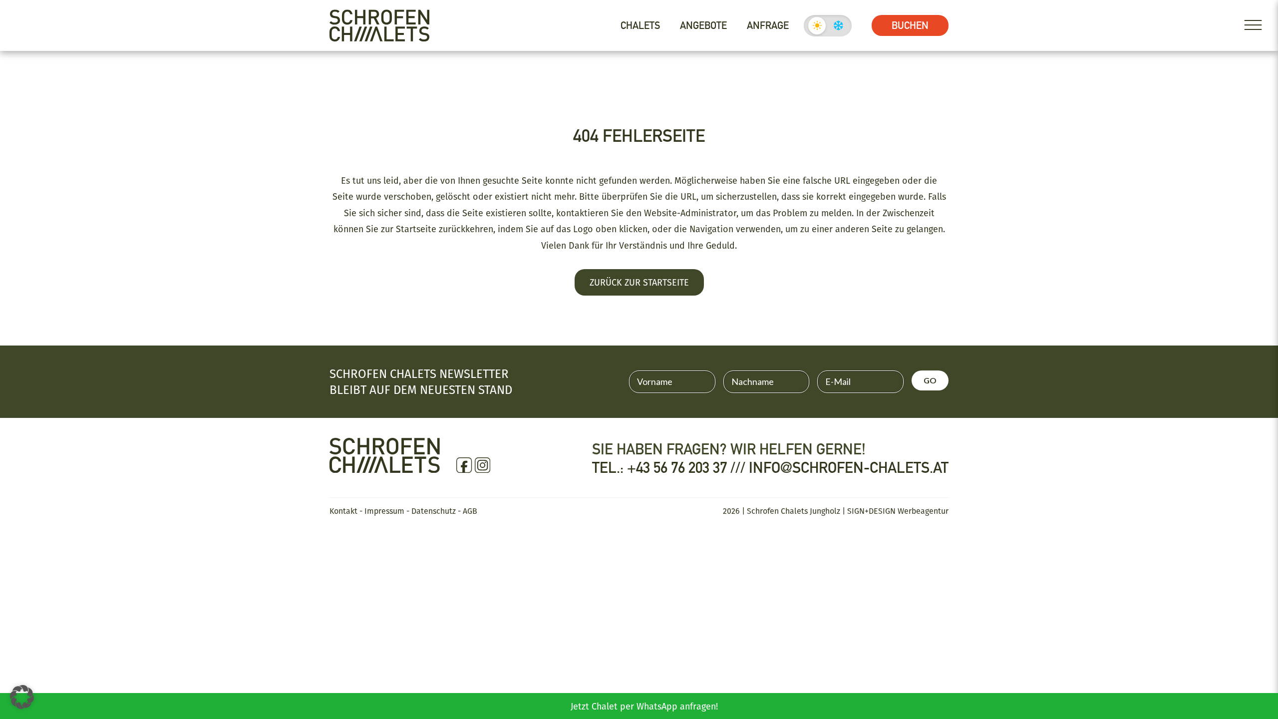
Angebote (703, 25)
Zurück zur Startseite (639, 282)
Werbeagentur (923, 511)
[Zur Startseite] (379, 25)
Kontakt (343, 511)
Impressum (384, 511)
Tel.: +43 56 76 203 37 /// (670, 468)
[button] (22, 697)
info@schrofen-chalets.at (849, 468)
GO (930, 380)
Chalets (640, 25)
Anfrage (768, 25)
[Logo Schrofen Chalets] (384, 468)
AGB (470, 511)
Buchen (910, 25)
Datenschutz (433, 511)
